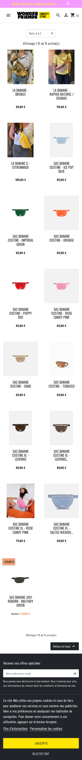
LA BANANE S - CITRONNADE (20, 165)
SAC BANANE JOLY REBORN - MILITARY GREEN (20, 601)
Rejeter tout (41, 754)
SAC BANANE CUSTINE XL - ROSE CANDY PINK (20, 528)
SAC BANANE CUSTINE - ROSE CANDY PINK (61, 313)
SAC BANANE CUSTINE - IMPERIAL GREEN (20, 240)
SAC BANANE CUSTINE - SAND (20, 384)
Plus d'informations (15, 728)
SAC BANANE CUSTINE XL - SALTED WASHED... (61, 528)
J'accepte (41, 743)
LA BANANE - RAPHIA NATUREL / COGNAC (62, 94)
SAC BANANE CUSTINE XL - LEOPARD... (61, 455)
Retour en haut (64, 646)
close (67, 3)
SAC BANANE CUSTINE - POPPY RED (20, 313)
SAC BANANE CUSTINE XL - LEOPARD (20, 455)
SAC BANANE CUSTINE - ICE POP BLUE (61, 167)
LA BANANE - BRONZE (21, 92)
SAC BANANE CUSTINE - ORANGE (61, 238)
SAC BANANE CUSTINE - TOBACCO (62, 384)
